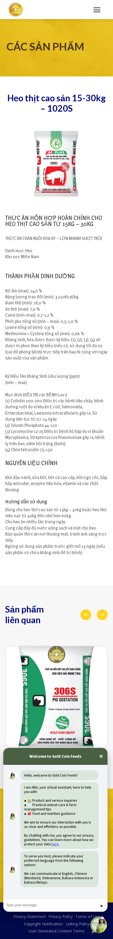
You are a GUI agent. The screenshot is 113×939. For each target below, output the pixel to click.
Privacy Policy (61, 916)
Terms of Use (87, 916)
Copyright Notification (43, 923)
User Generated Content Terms (56, 931)
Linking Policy (77, 923)
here (55, 844)
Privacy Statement (29, 916)
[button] (102, 614)
